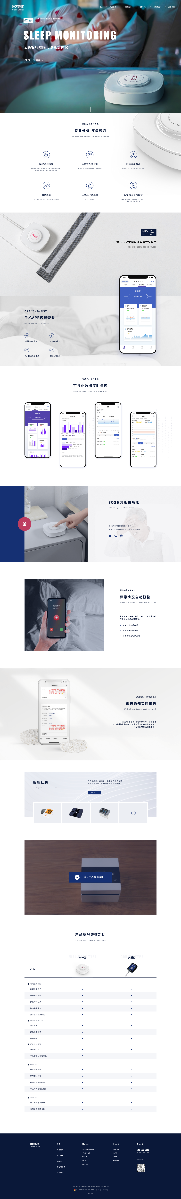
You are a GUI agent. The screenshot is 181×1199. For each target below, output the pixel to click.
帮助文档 (115, 1153)
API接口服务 (116, 1149)
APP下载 (115, 1156)
